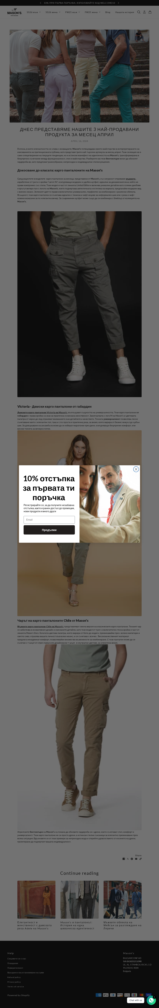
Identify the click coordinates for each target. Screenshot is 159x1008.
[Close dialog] (136, 469)
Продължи (49, 530)
